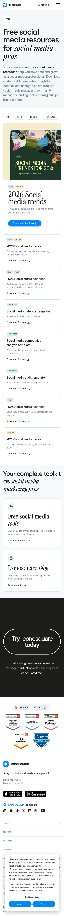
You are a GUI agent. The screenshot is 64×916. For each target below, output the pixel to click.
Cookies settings (32, 897)
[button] (58, 5)
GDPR (5, 912)
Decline (44, 904)
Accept (20, 904)
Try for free (43, 4)
